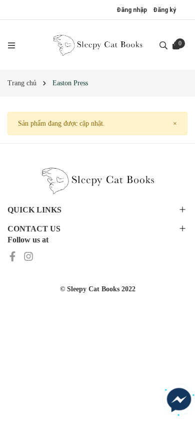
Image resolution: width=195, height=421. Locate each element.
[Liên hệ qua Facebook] (179, 400)
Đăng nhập (131, 9)
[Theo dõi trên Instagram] (29, 256)
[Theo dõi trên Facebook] (14, 256)
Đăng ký (164, 9)
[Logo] (97, 45)
